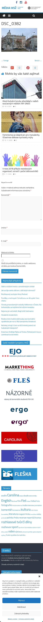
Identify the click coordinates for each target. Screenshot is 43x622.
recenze (22, 517)
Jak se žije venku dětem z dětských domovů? (18, 290)
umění (6, 532)
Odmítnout (21, 607)
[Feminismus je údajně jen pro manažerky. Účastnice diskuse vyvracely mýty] (21, 112)
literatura (13, 514)
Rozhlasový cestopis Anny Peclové (14, 294)
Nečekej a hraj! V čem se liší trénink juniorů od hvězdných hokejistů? (18, 326)
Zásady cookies (12, 619)
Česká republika (11, 535)
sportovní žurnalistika (25, 527)
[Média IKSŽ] (21, 7)
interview (31, 505)
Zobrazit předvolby (21, 613)
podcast (3, 518)
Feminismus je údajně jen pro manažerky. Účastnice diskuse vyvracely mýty (21, 136)
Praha (16, 517)
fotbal (33, 501)
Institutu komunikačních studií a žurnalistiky (15, 559)
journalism (38, 505)
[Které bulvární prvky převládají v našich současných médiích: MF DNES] (21, 79)
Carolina (13, 495)
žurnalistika (21, 535)
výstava (18, 531)
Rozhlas (38, 517)
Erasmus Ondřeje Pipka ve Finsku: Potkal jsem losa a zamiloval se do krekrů (21, 333)
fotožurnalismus (17, 505)
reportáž (31, 517)
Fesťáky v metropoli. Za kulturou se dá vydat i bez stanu (20, 299)
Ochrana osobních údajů (26, 619)
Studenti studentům (9, 315)
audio (4, 495)
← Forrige (5, 60)
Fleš (23, 500)
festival (14, 501)
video (11, 531)
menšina (33, 514)
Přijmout (21, 600)
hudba (25, 505)
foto (38, 501)
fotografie (6, 505)
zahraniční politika (27, 532)
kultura (26, 509)
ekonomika (33, 496)
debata (21, 496)
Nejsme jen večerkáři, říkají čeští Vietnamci (17, 311)
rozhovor (6, 527)
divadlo (26, 495)
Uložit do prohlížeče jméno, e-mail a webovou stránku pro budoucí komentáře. (18, 264)
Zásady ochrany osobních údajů (12, 564)
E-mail (4, 241)
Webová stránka (7, 252)
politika (10, 517)
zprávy (3, 535)
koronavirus (16, 510)
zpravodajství (37, 532)
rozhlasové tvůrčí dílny (16, 521)
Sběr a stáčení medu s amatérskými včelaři (18, 286)
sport (15, 527)
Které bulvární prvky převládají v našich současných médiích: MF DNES (20, 102)
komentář (6, 510)
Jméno (4, 227)
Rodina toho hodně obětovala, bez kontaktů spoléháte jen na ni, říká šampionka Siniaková (18, 320)
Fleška (28, 501)
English (6, 500)
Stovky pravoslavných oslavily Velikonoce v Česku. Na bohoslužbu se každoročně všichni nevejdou (21, 306)
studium (34, 527)
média (39, 514)
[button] (39, 576)
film (19, 501)
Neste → (38, 60)
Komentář (5, 195)
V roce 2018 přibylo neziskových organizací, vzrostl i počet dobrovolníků (20, 170)
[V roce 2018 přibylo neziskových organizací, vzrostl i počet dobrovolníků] (21, 146)
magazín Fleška (24, 514)
